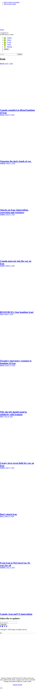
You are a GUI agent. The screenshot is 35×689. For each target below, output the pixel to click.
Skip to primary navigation (11, 2)
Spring (2, 29)
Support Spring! (17, 684)
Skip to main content (10, 4)
